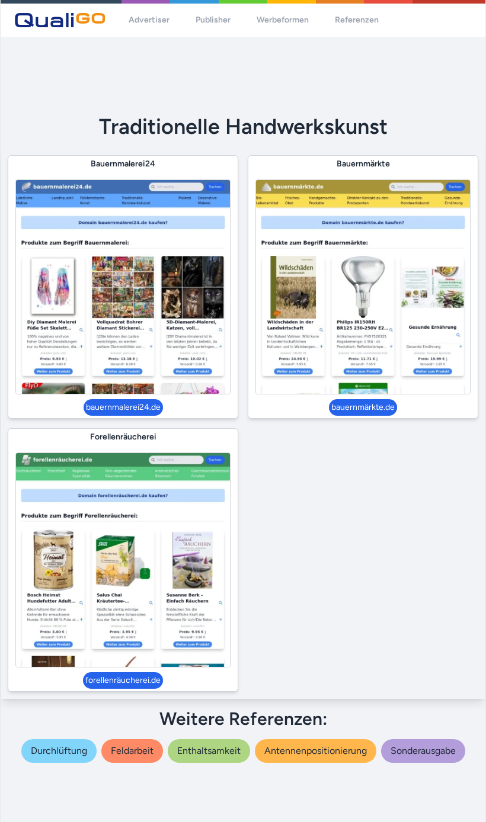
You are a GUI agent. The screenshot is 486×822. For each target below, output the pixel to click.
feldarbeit (132, 750)
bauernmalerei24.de (123, 407)
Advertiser (149, 20)
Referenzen (357, 20)
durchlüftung (59, 750)
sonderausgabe (423, 750)
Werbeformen (283, 20)
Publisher (213, 20)
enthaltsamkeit (209, 750)
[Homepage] (60, 20)
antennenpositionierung (315, 750)
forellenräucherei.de (123, 680)
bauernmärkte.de (363, 407)
